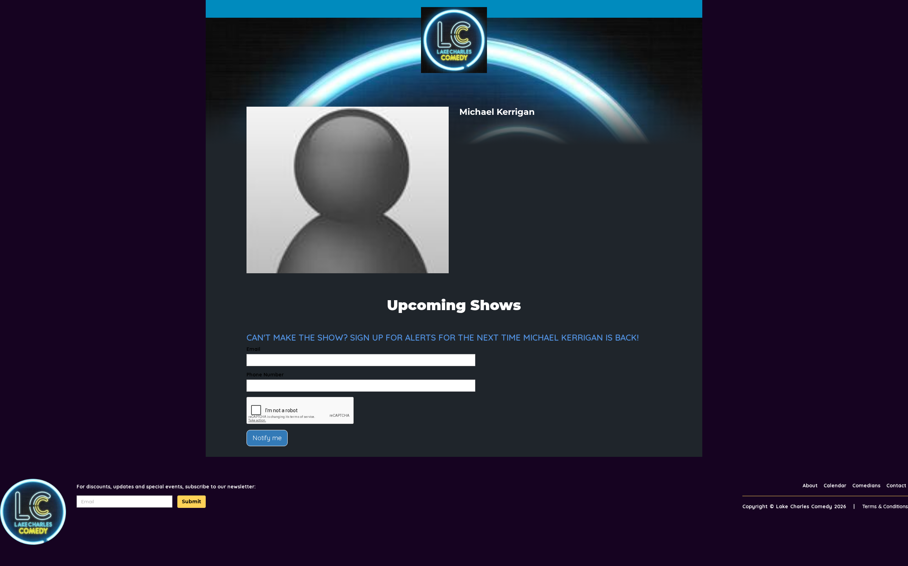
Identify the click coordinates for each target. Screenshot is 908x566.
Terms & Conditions (885, 506)
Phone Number (265, 374)
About (810, 485)
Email (253, 349)
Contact (896, 485)
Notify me (267, 438)
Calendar (835, 485)
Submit (191, 501)
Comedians (866, 485)
